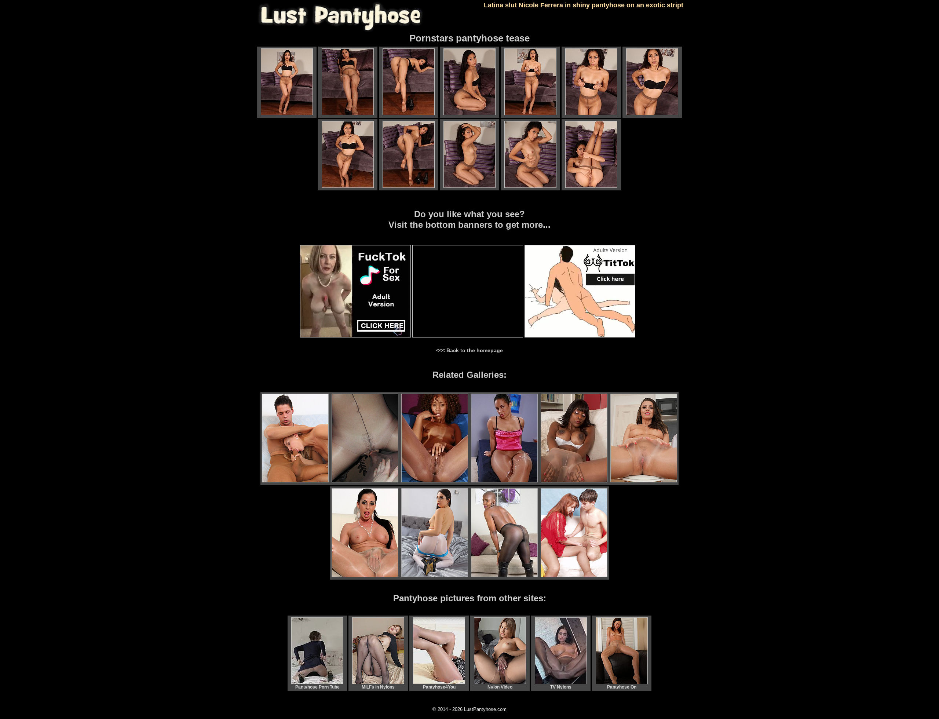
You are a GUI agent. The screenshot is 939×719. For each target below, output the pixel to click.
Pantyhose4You (439, 687)
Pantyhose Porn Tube (317, 687)
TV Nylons (560, 687)
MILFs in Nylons (378, 687)
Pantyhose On (621, 687)
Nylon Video (499, 687)
